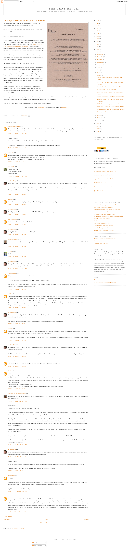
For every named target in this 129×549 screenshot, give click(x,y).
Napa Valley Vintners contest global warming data (110, 97)
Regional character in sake (101, 243)
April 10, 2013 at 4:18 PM (17, 445)
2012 (97, 123)
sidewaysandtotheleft (14, 126)
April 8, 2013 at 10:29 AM (17, 133)
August (99, 65)
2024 (97, 23)
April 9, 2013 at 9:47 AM (17, 256)
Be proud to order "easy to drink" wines (104, 214)
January (99, 120)
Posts (36, 542)
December (100, 54)
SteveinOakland (12, 219)
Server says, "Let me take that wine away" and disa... (111, 106)
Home (46, 519)
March (99, 115)
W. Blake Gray (12, 181)
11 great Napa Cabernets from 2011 (103, 179)
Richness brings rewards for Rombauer (104, 175)
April (98, 75)
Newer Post (7, 519)
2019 (97, 36)
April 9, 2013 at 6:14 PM (17, 340)
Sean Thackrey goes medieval (102, 228)
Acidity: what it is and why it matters (104, 230)
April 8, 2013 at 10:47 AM (17, 148)
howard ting (11, 475)
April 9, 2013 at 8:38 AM (17, 246)
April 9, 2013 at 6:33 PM (17, 356)
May (98, 72)
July (98, 67)
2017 (97, 41)
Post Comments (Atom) (17, 528)
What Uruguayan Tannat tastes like (106, 89)
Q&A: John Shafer (99, 191)
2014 (97, 49)
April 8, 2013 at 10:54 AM (17, 162)
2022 (97, 28)
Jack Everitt (11, 166)
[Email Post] (28, 115)
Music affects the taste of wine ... (102, 223)
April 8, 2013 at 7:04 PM (17, 224)
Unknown (10, 496)
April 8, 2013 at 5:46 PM (17, 194)
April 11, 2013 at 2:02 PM (17, 491)
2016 (97, 44)
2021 (97, 31)
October (99, 59)
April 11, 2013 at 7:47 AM (17, 457)
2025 (97, 20)
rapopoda (10, 152)
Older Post (86, 519)
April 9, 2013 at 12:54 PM (17, 269)
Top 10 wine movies (99, 221)
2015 (97, 47)
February (99, 118)
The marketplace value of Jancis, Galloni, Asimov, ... (111, 109)
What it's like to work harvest (102, 219)
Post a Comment (8, 516)
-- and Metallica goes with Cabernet (103, 225)
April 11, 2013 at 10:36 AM (18, 471)
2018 (97, 39)
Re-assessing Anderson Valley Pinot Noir (105, 171)
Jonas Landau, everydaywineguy (17, 393)
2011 (97, 126)
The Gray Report (64, 8)
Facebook (64, 107)
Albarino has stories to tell (101, 212)
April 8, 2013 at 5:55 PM (17, 204)
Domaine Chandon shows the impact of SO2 (109, 87)
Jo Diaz (10, 251)
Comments (38, 546)
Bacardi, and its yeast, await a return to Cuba (106, 205)
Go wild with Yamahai (100, 241)
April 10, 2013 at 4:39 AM (17, 401)
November (100, 57)
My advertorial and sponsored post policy (105, 282)
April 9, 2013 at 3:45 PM (17, 307)
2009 (97, 131)
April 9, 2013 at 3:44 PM (17, 289)
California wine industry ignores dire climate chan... (111, 104)
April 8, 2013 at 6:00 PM (17, 214)
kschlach (10, 199)
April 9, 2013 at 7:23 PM (17, 366)
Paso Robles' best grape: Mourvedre (103, 207)
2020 (97, 33)
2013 (97, 52)
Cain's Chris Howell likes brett (102, 183)
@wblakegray (41, 107)
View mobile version (46, 523)
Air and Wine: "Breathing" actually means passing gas (108, 216)
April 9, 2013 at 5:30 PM (17, 324)
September (100, 62)
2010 (97, 129)
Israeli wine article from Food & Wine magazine (107, 209)
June (98, 70)
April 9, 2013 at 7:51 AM (17, 234)
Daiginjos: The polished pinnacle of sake (105, 239)
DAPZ (9, 294)
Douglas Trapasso (13, 239)
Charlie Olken (12, 273)
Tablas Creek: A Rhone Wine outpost (104, 187)
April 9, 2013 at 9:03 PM (17, 389)
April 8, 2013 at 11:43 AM (17, 176)
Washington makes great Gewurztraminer (108, 112)
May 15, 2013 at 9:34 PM (17, 512)
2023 (97, 26)
